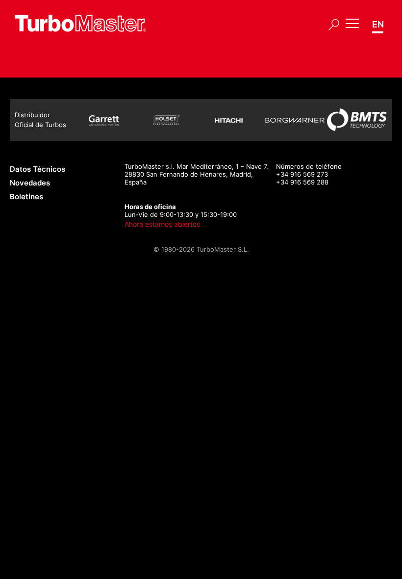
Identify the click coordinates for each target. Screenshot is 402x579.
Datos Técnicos (37, 169)
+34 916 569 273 (302, 174)
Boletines (26, 196)
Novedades (30, 182)
